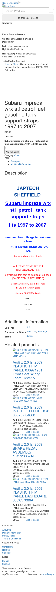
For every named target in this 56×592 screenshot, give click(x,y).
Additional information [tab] (20, 164)
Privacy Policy (8, 535)
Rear (39, 331)
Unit (28, 326)
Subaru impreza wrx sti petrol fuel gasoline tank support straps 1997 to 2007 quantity (26, 142)
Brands (5, 560)
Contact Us (7, 546)
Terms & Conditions (11, 538)
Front (29, 331)
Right (45, 331)
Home (7, 63)
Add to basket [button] (32, 394)
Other (15, 63)
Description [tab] (15, 161)
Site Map (6, 552)
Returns (6, 549)
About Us (6, 529)
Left (34, 331)
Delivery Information (11, 532)
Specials (6, 563)
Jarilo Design (48, 574)
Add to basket (12, 151)
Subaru (29, 335)
